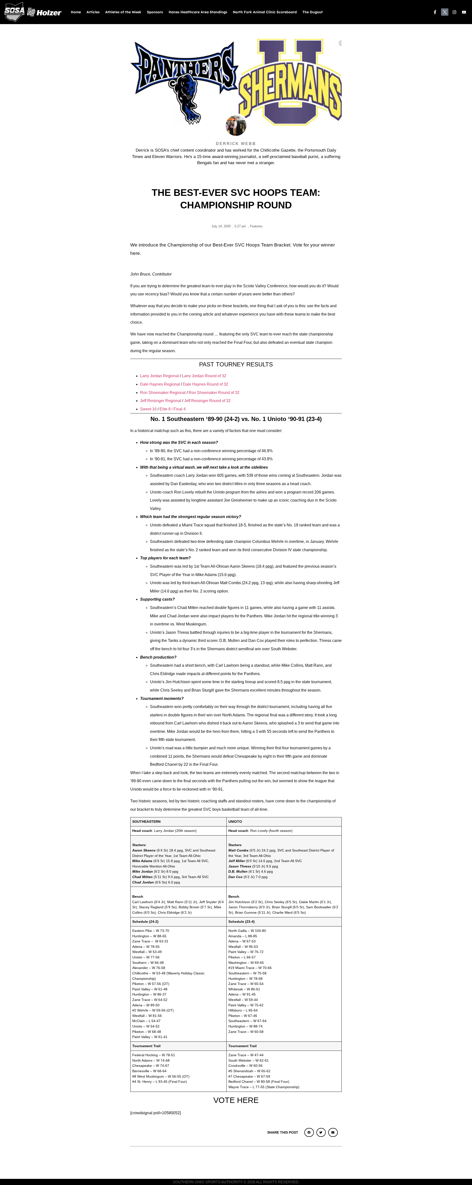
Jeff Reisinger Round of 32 (207, 401)
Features (256, 226)
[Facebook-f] (435, 12)
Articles (93, 12)
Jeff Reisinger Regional (161, 401)
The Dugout (312, 12)
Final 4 (179, 409)
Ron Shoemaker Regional (163, 392)
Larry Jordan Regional (159, 376)
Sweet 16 (149, 409)
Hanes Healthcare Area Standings (198, 12)
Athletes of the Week (123, 12)
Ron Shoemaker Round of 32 (214, 392)
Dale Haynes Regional (160, 384)
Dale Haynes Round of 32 (205, 384)
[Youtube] (464, 12)
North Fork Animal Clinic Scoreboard (265, 12)
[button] (309, 1132)
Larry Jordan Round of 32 (204, 376)
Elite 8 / (166, 409)
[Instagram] (454, 12)
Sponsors (155, 12)
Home (76, 12)
